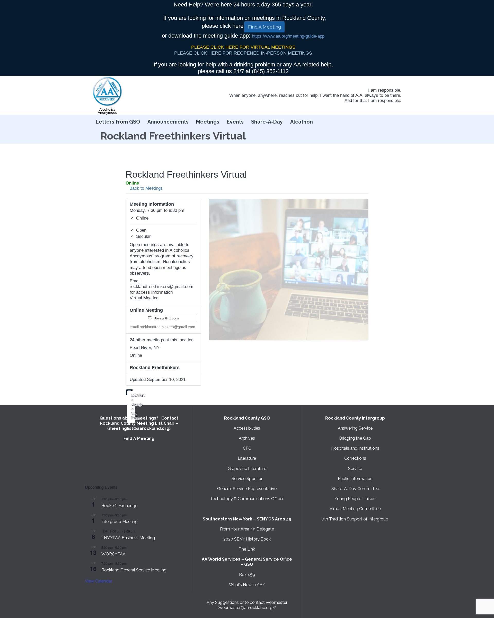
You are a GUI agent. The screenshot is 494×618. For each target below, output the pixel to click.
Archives (247, 438)
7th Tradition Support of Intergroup (355, 519)
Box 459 (247, 574)
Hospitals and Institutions (355, 448)
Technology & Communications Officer (247, 498)
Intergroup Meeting (119, 521)
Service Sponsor (247, 478)
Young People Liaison (355, 498)
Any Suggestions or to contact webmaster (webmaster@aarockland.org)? (247, 605)
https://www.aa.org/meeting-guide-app (288, 36)
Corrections (355, 458)
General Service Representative (247, 488)
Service (355, 468)
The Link (247, 549)
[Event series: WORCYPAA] (129, 547)
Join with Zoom (166, 318)
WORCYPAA (113, 554)
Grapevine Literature (247, 468)
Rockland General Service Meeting (133, 570)
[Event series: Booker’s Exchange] (129, 499)
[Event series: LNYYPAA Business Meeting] (137, 531)
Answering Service (355, 428)
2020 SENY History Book (247, 539)
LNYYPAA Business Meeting (128, 537)
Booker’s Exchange (119, 505)
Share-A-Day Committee (355, 488)
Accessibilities (247, 428)
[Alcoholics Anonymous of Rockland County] (107, 92)
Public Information (355, 478)
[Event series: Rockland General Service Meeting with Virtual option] (129, 563)
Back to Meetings (145, 188)
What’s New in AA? (247, 584)
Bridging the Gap (355, 438)
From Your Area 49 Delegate (247, 529)
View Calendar (98, 581)
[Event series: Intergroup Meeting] (129, 514)
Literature (247, 458)
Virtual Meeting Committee (355, 508)
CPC (247, 448)
